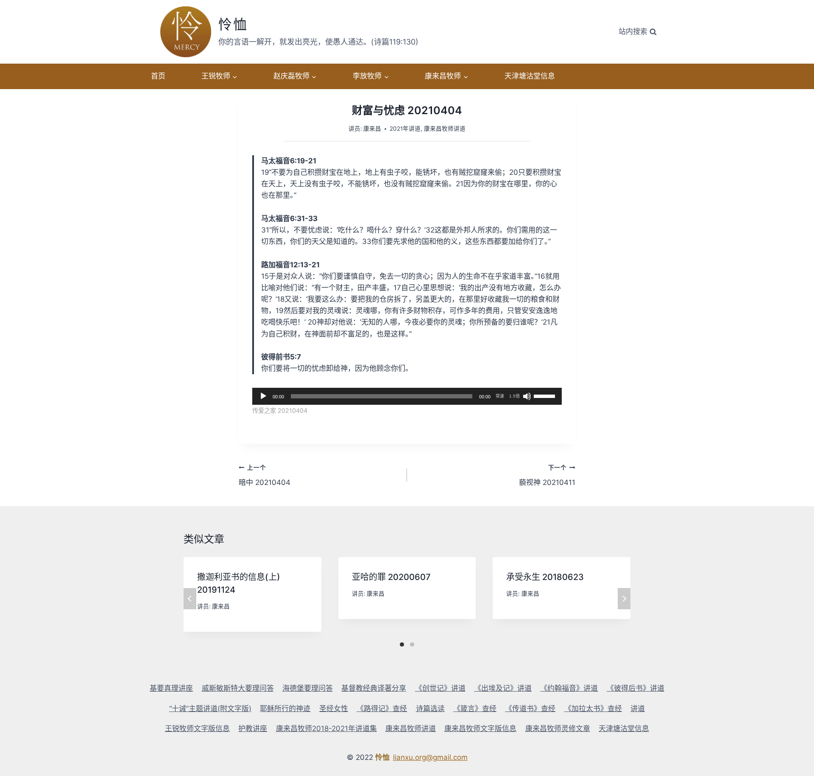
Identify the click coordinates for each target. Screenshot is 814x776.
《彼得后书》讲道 (635, 688)
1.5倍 (514, 396)
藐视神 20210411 (547, 475)
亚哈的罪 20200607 (391, 577)
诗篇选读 (430, 708)
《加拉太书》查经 (593, 708)
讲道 (637, 708)
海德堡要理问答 (307, 688)
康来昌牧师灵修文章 (557, 728)
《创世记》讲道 (440, 688)
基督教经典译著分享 (373, 688)
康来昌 (372, 128)
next (624, 598)
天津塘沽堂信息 (530, 76)
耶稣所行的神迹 (285, 708)
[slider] (546, 395)
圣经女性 (333, 708)
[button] (234, 76)
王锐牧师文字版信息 (197, 728)
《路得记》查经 (382, 708)
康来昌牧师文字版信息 (480, 728)
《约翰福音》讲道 (569, 688)
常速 (500, 396)
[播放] (263, 396)
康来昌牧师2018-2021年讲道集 (326, 728)
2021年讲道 (405, 128)
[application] (407, 396)
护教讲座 (252, 728)
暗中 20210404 (264, 475)
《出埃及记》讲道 (503, 688)
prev (190, 598)
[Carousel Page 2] (412, 644)
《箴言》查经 (474, 708)
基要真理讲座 (171, 688)
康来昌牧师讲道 (445, 128)
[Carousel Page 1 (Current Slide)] (402, 644)
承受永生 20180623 (545, 577)
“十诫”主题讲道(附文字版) (210, 708)
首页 (158, 76)
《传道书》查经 (530, 708)
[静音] (527, 396)
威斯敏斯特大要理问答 (238, 688)
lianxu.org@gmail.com (430, 757)
